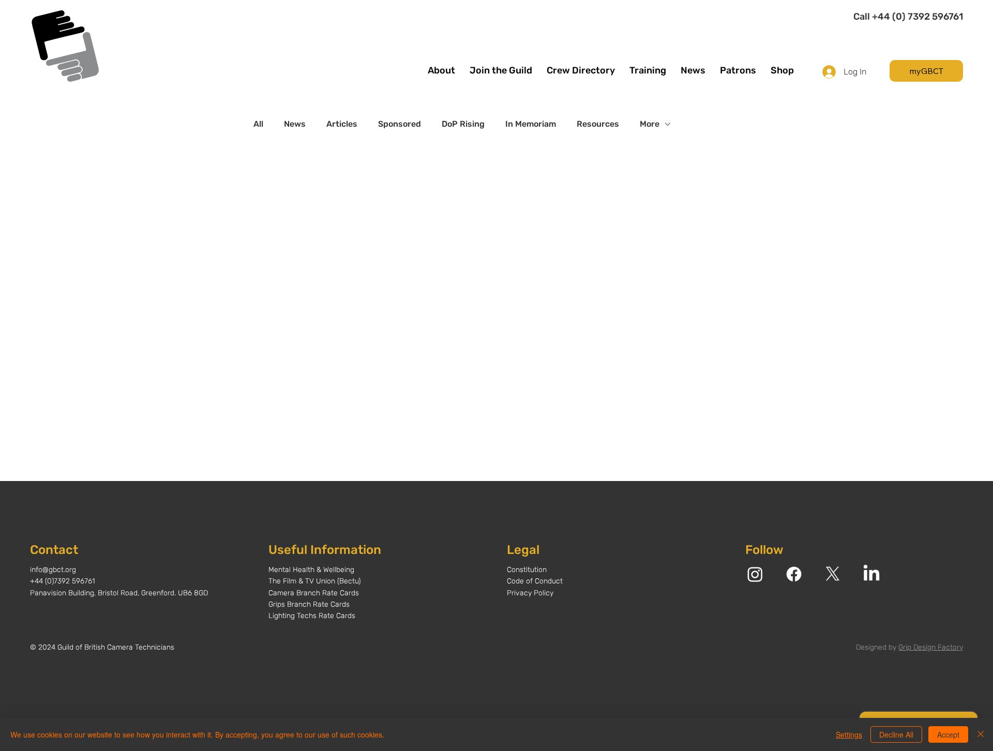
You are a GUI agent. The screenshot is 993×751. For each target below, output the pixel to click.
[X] (832, 574)
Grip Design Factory (930, 647)
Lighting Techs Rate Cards (311, 615)
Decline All (896, 734)
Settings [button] (849, 734)
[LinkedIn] (871, 574)
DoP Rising (463, 124)
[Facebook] (794, 574)
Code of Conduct (535, 581)
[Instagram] (755, 574)
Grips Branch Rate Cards (309, 604)
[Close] (980, 734)
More (649, 124)
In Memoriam (530, 124)
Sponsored (399, 124)
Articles (341, 124)
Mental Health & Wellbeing (311, 569)
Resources (598, 124)
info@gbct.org (53, 569)
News (295, 124)
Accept (948, 734)
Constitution (527, 569)
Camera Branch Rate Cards (313, 593)
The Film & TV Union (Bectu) (314, 581)
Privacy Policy (530, 593)
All (258, 124)
